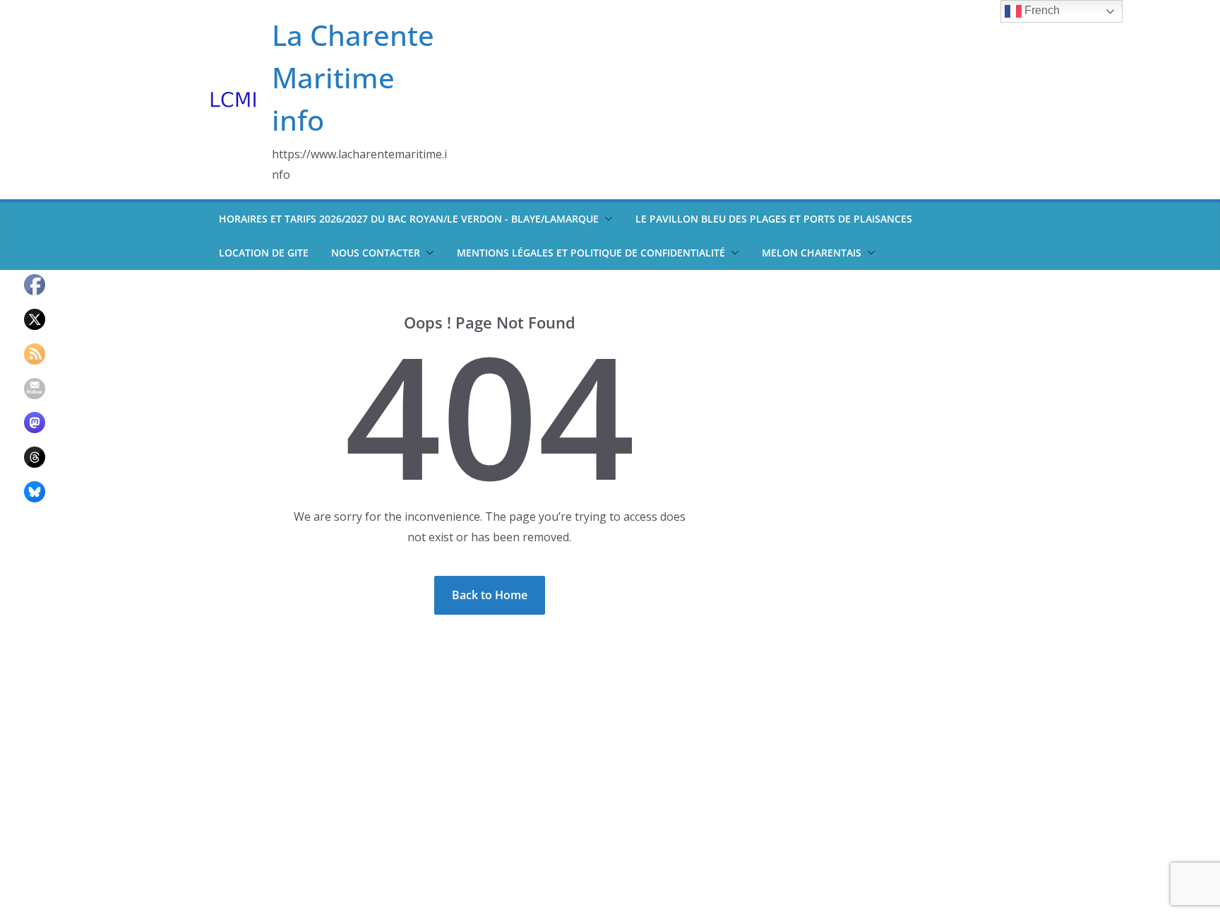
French (1041, 10)
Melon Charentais (811, 252)
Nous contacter (375, 252)
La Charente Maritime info (353, 77)
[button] (606, 219)
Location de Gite (264, 252)
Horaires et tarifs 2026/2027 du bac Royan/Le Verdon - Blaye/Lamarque (409, 218)
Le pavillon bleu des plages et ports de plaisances (773, 218)
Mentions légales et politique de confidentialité (591, 252)
